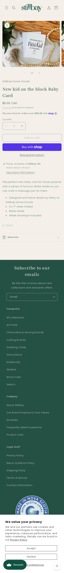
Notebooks (13, 362)
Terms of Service (17, 477)
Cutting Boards (16, 340)
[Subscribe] (53, 297)
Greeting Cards (16, 347)
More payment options (32, 155)
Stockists (12, 420)
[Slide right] (39, 73)
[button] (6, 7)
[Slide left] (24, 73)
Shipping (6, 107)
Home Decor (14, 354)
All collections (15, 317)
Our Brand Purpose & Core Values (28, 412)
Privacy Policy (18, 539)
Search (11, 384)
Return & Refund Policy (20, 463)
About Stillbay (15, 405)
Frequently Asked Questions (24, 427)
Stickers (11, 369)
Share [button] (9, 225)
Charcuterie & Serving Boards (25, 332)
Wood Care (14, 377)
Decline (31, 556)
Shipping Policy (16, 470)
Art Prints (12, 325)
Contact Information (19, 485)
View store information (20, 172)
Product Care (15, 434)
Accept (31, 548)
